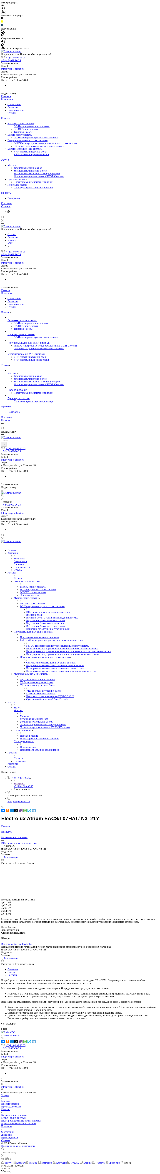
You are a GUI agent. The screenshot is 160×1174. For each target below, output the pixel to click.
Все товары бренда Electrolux (16, 944)
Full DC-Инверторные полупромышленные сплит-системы (45, 143)
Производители (16, 110)
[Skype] (29, 810)
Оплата (11, 972)
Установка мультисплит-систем (30, 170)
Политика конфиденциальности (18, 1146)
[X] (16, 810)
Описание (13, 969)
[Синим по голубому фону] (2, 26)
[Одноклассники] (7, 810)
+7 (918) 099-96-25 (15, 57)
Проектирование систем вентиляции (33, 182)
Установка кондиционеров (28, 168)
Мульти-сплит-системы (20, 134)
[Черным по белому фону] (2, 19)
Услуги (5, 159)
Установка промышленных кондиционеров (37, 173)
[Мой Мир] (12, 810)
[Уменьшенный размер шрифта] (2, 5)
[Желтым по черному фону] (2, 22)
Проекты (6, 193)
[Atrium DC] (8, 1032)
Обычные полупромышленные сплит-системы (39, 146)
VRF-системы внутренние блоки (31, 154)
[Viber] (20, 810)
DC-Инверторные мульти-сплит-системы (36, 137)
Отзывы (12, 113)
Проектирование (17, 179)
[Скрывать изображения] (2, 35)
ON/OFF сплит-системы (27, 129)
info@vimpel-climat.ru (12, 68)
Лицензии (13, 107)
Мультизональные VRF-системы (25, 148)
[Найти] (4, 444)
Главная (6, 96)
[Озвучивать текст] (3, 42)
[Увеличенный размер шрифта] (4, 12)
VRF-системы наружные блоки (30, 151)
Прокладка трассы (18, 184)
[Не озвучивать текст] (2, 45)
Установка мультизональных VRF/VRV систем (39, 176)
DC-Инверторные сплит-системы (32, 126)
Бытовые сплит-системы (21, 123)
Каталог (5, 118)
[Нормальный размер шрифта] (3, 8)
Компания (7, 99)
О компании (14, 104)
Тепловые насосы (23, 132)
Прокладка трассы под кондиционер (33, 187)
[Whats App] (9, 211)
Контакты (6, 203)
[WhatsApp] (25, 810)
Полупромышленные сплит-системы (28, 140)
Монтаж (12, 165)
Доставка (12, 975)
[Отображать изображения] (3, 31)
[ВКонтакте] (3, 810)
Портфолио (14, 198)
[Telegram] (34, 810)
